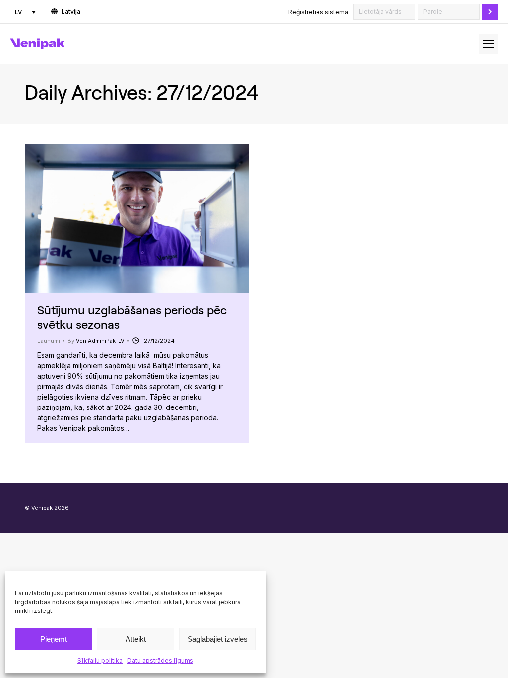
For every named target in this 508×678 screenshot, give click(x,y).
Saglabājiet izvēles (218, 639)
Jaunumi (48, 341)
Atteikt (136, 639)
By (96, 341)
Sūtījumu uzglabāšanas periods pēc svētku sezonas (132, 316)
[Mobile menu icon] (488, 44)
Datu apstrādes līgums (160, 660)
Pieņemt (53, 639)
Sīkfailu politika (100, 660)
